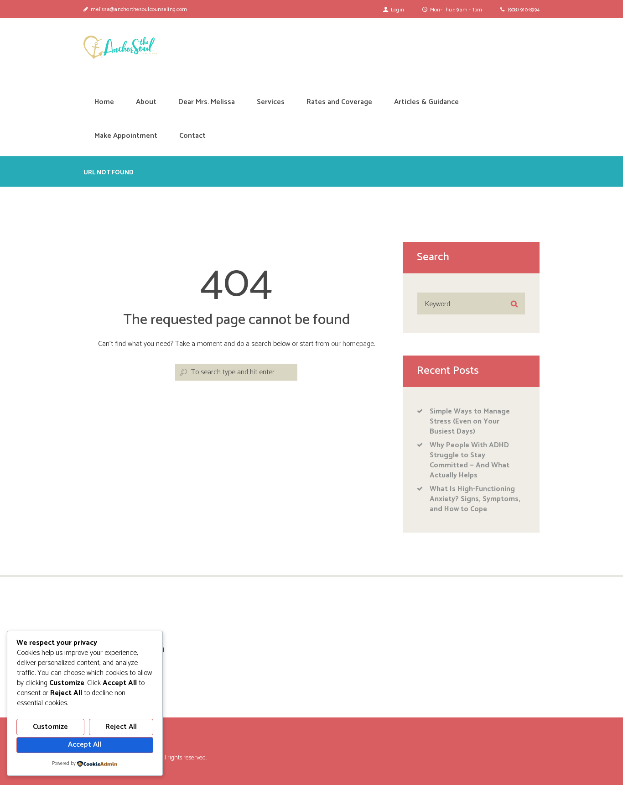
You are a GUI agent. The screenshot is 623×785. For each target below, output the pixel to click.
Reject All (121, 727)
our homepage (352, 344)
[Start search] (182, 372)
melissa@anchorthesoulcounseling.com (139, 9)
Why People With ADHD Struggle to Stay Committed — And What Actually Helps (469, 460)
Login (397, 9)
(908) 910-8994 (524, 9)
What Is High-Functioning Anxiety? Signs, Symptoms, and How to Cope (475, 499)
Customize (50, 727)
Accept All (84, 744)
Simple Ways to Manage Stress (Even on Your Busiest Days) (470, 421)
